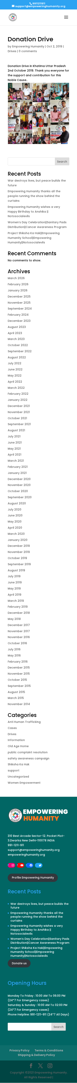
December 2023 (19, 321)
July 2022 (14, 363)
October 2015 (17, 680)
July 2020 (14, 509)
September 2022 (20, 351)
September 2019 (19, 564)
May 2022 (15, 376)
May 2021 (14, 449)
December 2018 (19, 613)
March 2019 (16, 601)
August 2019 (16, 570)
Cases (12, 728)
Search (62, 162)
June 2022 (15, 369)
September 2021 (19, 424)
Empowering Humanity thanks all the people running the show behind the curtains (34, 196)
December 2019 (19, 546)
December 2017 (19, 625)
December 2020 (19, 479)
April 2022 (15, 382)
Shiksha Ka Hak (18, 764)
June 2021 (15, 443)
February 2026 (18, 284)
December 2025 (19, 297)
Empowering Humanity (28, 46)
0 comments (28, 51)
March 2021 (16, 461)
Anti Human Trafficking (24, 722)
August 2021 (16, 430)
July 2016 (14, 649)
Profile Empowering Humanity (33, 878)
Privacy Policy (19, 1050)
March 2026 (16, 278)
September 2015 (19, 686)
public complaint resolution (28, 752)
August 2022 (17, 357)
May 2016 (14, 655)
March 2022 (16, 388)
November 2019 (19, 552)
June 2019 (15, 582)
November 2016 (19, 637)
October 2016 (17, 643)
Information (16, 740)
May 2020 (15, 522)
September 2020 (20, 497)
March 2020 (16, 534)
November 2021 (19, 412)
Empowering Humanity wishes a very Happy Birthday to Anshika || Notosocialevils (34, 211)
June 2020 (15, 515)
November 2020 (19, 485)
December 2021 (19, 406)
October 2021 (17, 418)
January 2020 (17, 540)
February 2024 (18, 315)
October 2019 (17, 558)
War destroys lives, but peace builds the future (39, 906)
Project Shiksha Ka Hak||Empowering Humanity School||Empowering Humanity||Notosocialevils (34, 238)
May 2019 (14, 588)
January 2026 (17, 290)
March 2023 (16, 339)
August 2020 (17, 503)
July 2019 (14, 576)
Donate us (19, 963)
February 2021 (18, 467)
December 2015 (19, 668)
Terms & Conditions (49, 1050)
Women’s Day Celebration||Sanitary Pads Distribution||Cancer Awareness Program (39, 941)
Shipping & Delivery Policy (36, 1055)
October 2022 (18, 345)
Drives (12, 51)
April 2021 (14, 455)
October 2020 (18, 491)
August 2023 (17, 327)
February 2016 (18, 662)
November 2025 (19, 303)
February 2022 (18, 394)
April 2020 (15, 528)
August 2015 (16, 692)
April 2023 (15, 333)
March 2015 (16, 698)
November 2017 (19, 631)
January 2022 (17, 400)
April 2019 (14, 595)
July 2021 (14, 436)
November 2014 (19, 704)
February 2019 (18, 607)
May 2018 (14, 619)
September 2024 (20, 309)
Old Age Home (18, 746)
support (13, 770)
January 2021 (17, 473)
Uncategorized (18, 777)
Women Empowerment (24, 783)
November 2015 (19, 674)
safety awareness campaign (28, 758)
